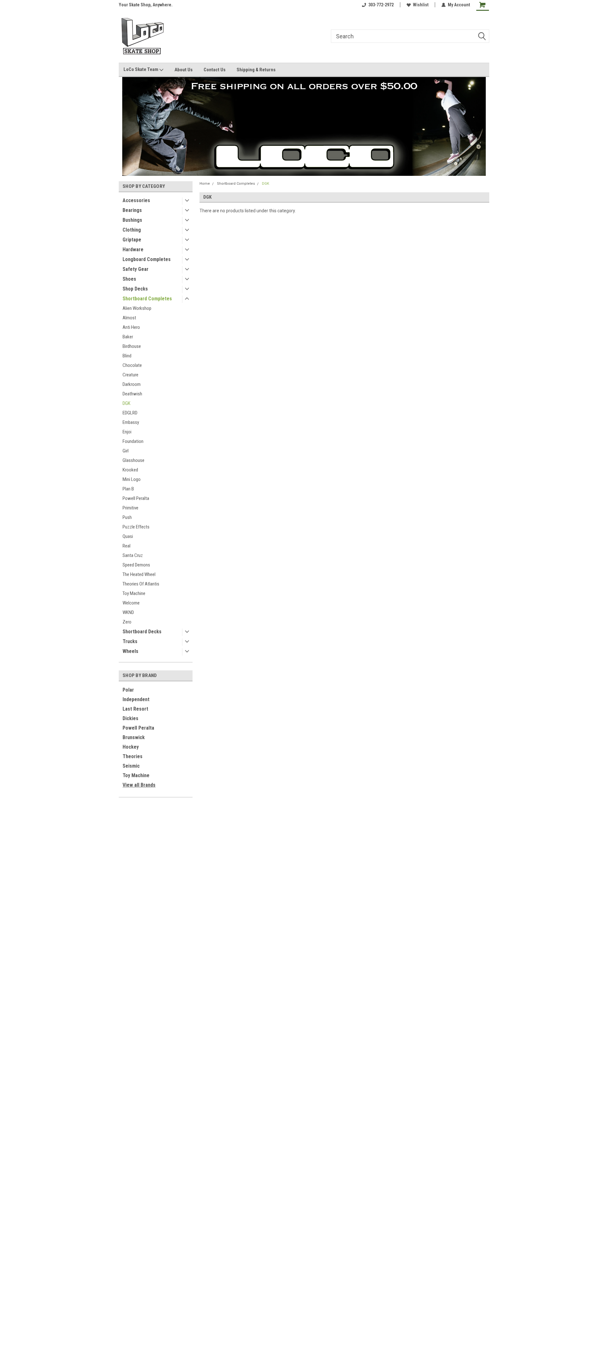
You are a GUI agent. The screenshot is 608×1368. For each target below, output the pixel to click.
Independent (136, 699)
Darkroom (132, 384)
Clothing (132, 230)
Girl (126, 451)
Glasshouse (133, 460)
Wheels (130, 651)
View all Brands (139, 785)
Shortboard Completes (147, 299)
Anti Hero (131, 327)
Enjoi (127, 432)
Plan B (128, 489)
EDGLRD (130, 413)
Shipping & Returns (256, 70)
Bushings (132, 220)
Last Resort (135, 709)
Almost (129, 318)
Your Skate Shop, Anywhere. (146, 4)
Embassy (131, 422)
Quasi (128, 536)
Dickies (130, 718)
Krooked (130, 470)
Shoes (129, 279)
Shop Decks (135, 289)
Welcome (131, 603)
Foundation (133, 441)
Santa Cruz (133, 555)
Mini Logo (132, 479)
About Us (183, 70)
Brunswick (134, 737)
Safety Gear (136, 269)
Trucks (130, 641)
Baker (128, 337)
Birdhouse (132, 346)
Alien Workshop (137, 308)
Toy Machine (134, 593)
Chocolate (132, 365)
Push (127, 517)
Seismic (131, 766)
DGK (126, 403)
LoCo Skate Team (141, 69)
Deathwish (132, 394)
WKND (128, 612)
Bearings (132, 210)
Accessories (136, 200)
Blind (127, 356)
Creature (130, 375)
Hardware (133, 249)
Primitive (130, 508)
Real (126, 546)
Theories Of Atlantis (141, 584)
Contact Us (214, 70)
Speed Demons (136, 565)
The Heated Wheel (139, 574)
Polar (128, 690)
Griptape (132, 240)
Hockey (131, 747)
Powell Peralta (136, 498)
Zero (127, 622)
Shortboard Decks (142, 632)
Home (205, 184)
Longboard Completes (147, 259)
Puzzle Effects (136, 527)
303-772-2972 (381, 4)
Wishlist (420, 4)
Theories (132, 756)
